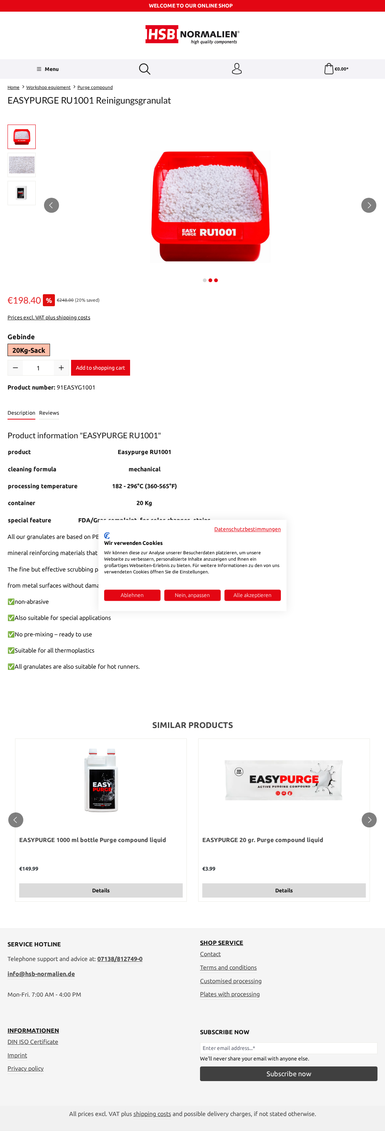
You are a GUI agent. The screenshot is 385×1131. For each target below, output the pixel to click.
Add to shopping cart (100, 368)
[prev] (15, 819)
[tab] (21, 413)
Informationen (33, 1031)
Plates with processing (230, 994)
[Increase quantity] (61, 367)
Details (101, 890)
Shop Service (221, 943)
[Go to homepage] (192, 34)
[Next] (368, 205)
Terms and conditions (228, 967)
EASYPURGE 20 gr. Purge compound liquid (262, 839)
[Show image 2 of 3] (210, 280)
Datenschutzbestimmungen (247, 529)
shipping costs (152, 1114)
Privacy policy (26, 1068)
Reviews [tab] (49, 413)
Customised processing (231, 981)
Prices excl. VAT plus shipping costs (49, 317)
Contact (210, 954)
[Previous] (51, 205)
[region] (192, 205)
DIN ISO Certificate (33, 1042)
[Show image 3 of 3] (216, 280)
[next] (369, 819)
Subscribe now (289, 1073)
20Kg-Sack (28, 350)
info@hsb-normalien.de (41, 974)
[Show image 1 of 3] (204, 280)
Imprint (17, 1055)
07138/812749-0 (119, 959)
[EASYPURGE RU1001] (210, 205)
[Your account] (237, 69)
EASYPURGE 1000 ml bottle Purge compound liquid (92, 839)
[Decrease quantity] (15, 367)
